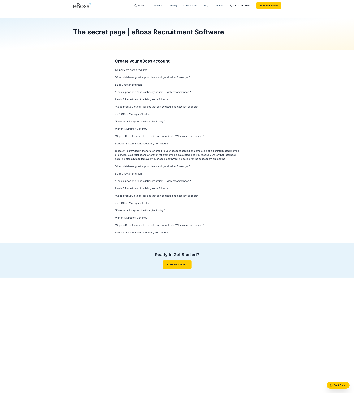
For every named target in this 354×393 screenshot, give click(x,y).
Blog (206, 5)
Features (158, 5)
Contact (219, 5)
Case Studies (190, 5)
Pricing (173, 5)
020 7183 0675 (241, 5)
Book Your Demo (269, 5)
